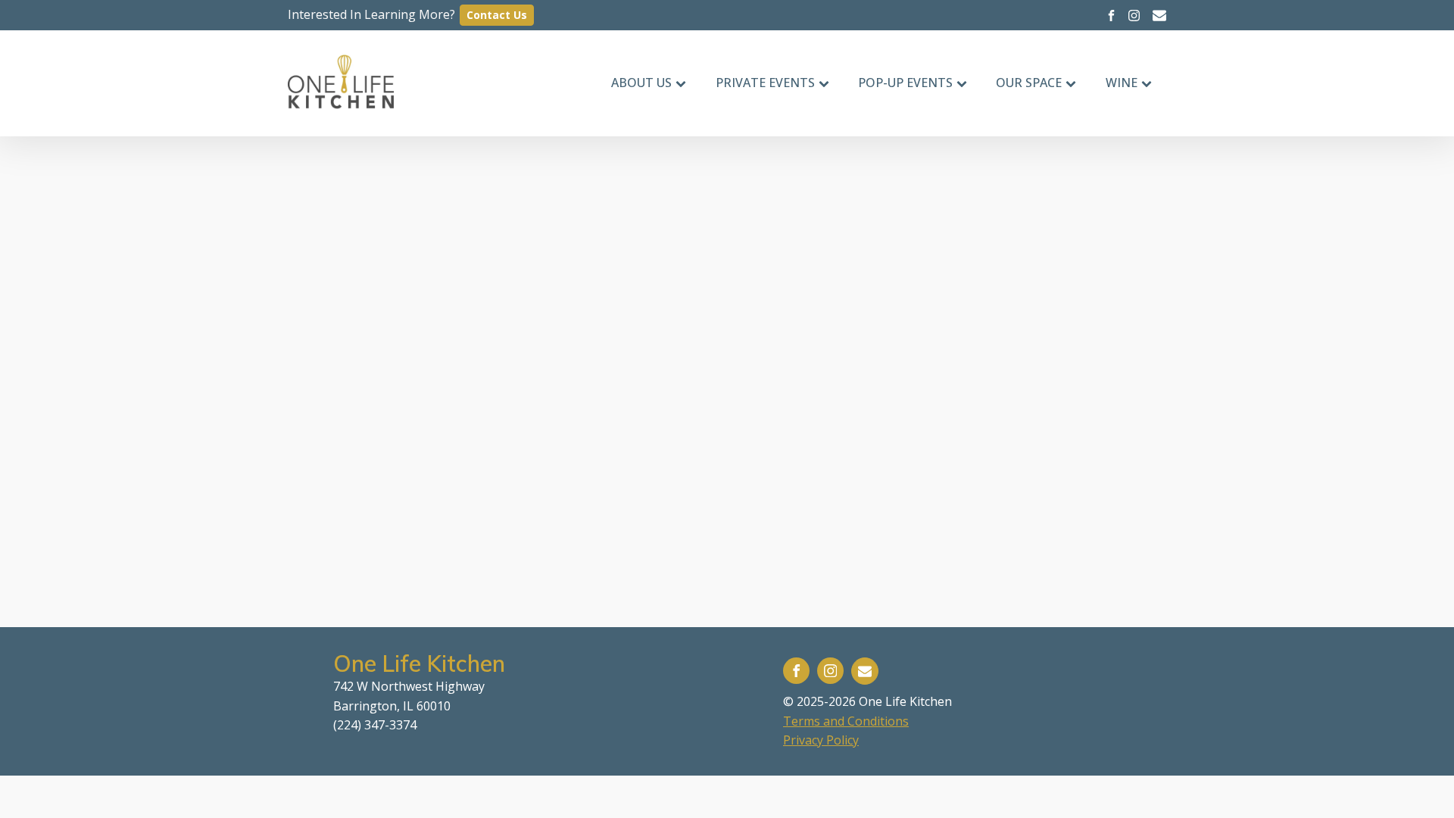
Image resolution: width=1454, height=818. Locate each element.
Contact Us (496, 15)
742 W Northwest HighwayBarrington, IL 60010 (409, 696)
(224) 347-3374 (375, 725)
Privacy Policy (821, 740)
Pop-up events (905, 82)
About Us (641, 82)
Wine (1121, 82)
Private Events (765, 82)
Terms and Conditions (846, 721)
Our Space (1029, 82)
